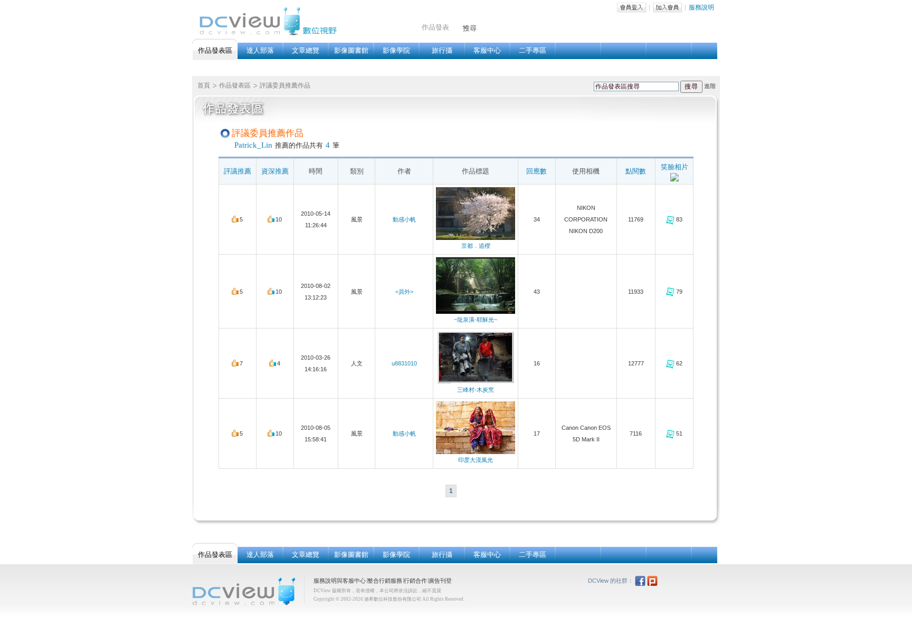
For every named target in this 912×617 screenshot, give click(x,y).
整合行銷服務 (384, 580)
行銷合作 (415, 580)
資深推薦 (275, 171)
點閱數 (635, 171)
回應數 (536, 171)
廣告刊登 (440, 580)
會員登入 (632, 8)
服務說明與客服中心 (340, 580)
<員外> (404, 291)
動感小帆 (404, 219)
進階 (710, 86)
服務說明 (701, 7)
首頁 (203, 85)
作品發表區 (235, 85)
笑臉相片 (674, 167)
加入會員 (667, 8)
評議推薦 (237, 171)
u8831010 (404, 363)
